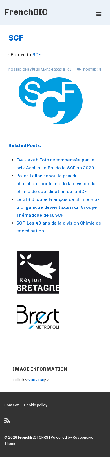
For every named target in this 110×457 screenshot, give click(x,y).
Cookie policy (35, 405)
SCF (36, 54)
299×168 (36, 380)
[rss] (7, 422)
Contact (11, 405)
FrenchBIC (26, 12)
